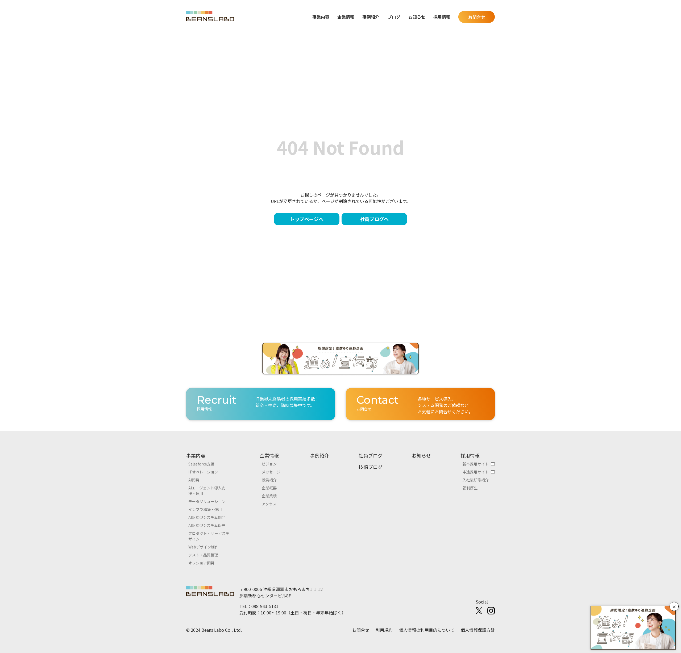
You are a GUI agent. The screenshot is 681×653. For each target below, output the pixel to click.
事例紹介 (370, 17)
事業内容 (195, 455)
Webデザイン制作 (203, 547)
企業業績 (269, 495)
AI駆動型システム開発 (206, 517)
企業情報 (269, 455)
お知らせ (416, 17)
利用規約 (384, 630)
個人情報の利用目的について (426, 630)
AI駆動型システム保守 (206, 525)
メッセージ (271, 472)
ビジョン (269, 464)
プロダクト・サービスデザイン (208, 536)
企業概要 (269, 487)
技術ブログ (371, 466)
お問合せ (476, 17)
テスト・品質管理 (203, 555)
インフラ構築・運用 (205, 509)
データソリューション (207, 501)
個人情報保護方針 (478, 630)
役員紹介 (269, 480)
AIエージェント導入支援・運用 (206, 490)
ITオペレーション (203, 472)
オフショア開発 (201, 562)
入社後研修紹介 (476, 480)
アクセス (269, 503)
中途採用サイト (476, 472)
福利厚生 (470, 487)
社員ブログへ (374, 218)
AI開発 (193, 480)
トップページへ (306, 218)
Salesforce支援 (201, 464)
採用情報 (470, 455)
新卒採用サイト (476, 464)
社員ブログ (371, 455)
